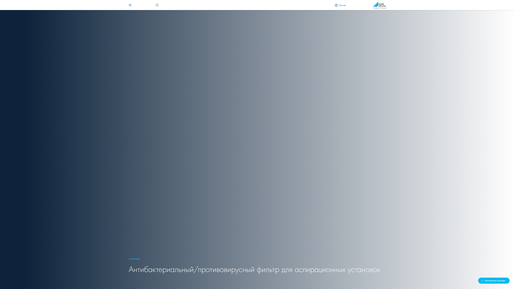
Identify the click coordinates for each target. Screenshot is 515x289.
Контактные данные (495, 280)
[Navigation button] (130, 5)
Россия (342, 5)
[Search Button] (157, 5)
